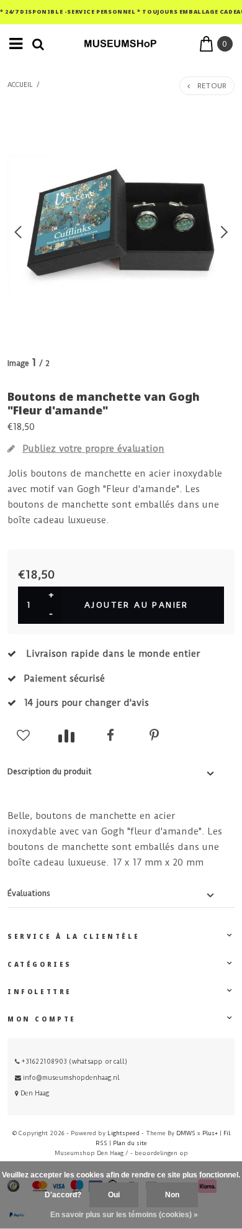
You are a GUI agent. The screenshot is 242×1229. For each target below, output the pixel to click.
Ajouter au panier (136, 605)
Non (172, 1194)
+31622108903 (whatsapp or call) (73, 1062)
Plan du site (130, 1143)
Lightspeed (123, 1133)
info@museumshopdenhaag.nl (71, 1078)
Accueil (20, 85)
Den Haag (34, 1093)
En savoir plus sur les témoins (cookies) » (124, 1214)
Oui (114, 1194)
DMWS (185, 1133)
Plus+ (210, 1133)
